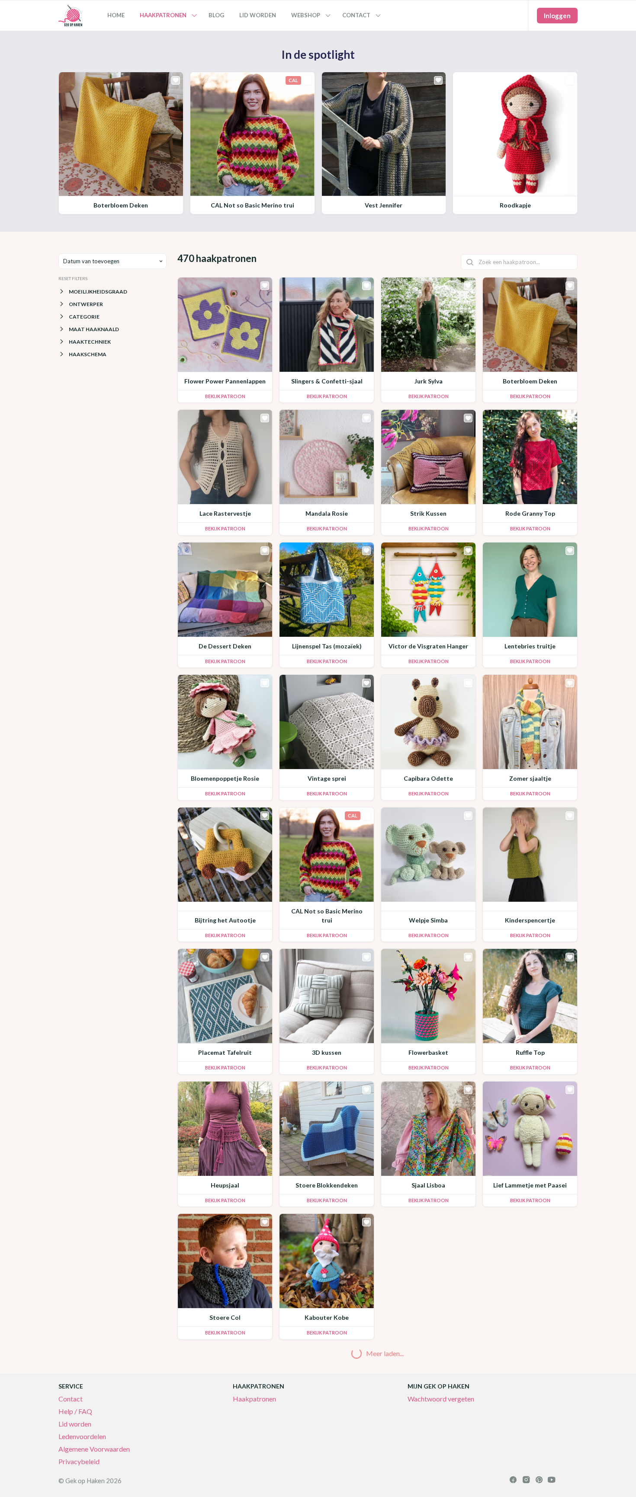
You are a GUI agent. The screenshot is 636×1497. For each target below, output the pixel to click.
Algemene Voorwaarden (94, 1449)
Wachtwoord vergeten (441, 1399)
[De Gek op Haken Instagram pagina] (526, 1480)
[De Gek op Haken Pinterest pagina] (539, 1480)
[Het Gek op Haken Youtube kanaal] (551, 1480)
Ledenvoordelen (82, 1436)
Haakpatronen (254, 1399)
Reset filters (72, 278)
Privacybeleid (79, 1461)
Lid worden (74, 1424)
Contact (70, 1399)
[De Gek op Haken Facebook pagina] (513, 1480)
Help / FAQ (75, 1411)
